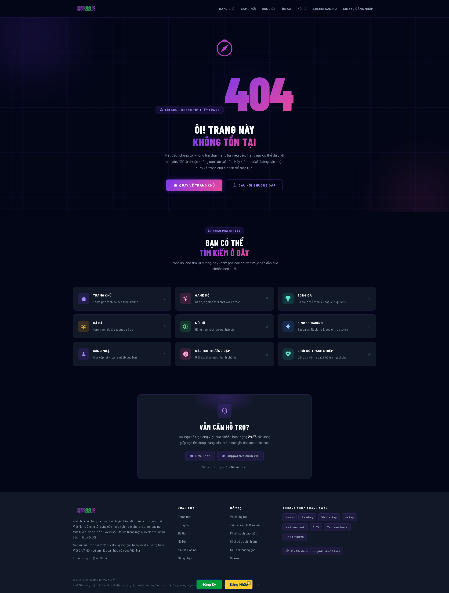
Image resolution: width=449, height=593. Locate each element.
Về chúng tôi (238, 517)
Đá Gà (286, 9)
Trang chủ (226, 9)
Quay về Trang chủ (197, 185)
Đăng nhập (185, 558)
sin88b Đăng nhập (358, 9)
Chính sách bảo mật (243, 533)
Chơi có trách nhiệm (243, 541)
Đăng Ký (209, 584)
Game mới (248, 9)
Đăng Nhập (239, 584)
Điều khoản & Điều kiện (245, 525)
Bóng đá (269, 9)
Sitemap (235, 558)
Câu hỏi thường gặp (257, 185)
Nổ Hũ (302, 9)
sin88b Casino (325, 9)
